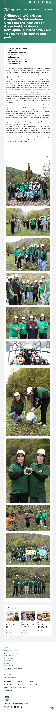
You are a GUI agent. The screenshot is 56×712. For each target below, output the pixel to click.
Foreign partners (21, 684)
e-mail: (10, 677)
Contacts (23, 1)
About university (9, 681)
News (8, 8)
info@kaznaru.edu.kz (13, 1)
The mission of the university (10, 687)
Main (5, 8)
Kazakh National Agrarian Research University (16, 703)
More (7, 632)
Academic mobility (22, 687)
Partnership (21, 681)
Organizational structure (9, 690)
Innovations (31, 681)
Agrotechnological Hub (32, 684)
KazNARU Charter (8, 684)
